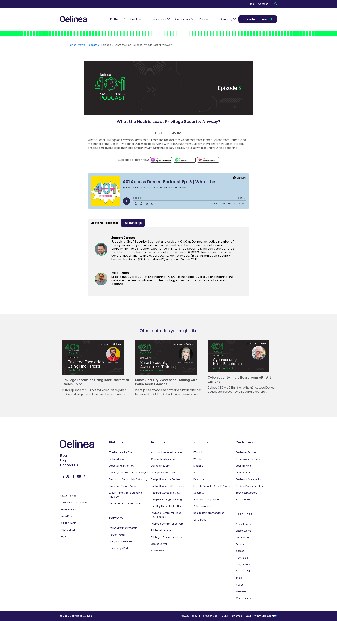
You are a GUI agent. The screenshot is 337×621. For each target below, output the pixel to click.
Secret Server (159, 543)
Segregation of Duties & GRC (126, 503)
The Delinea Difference (73, 502)
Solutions (136, 19)
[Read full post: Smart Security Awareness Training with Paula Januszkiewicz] (166, 374)
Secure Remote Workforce (208, 513)
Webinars (241, 591)
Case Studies (243, 530)
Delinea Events (76, 45)
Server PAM (157, 550)
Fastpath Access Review (165, 492)
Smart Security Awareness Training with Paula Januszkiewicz (166, 382)
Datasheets (243, 537)
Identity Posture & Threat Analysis (128, 472)
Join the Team (68, 523)
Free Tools (242, 557)
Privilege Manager (161, 530)
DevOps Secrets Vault (163, 472)
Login (64, 460)
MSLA (225, 615)
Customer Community (248, 479)
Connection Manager (163, 459)
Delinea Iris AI (116, 459)
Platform (115, 19)
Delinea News (68, 509)
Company (226, 19)
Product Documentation (250, 486)
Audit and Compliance (206, 499)
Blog (251, 3)
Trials (239, 578)
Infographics (243, 564)
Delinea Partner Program (123, 527)
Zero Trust (199, 519)
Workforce (199, 459)
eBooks (240, 550)
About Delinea (68, 496)
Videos (240, 584)
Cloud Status (243, 472)
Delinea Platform (160, 465)
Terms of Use (209, 615)
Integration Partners (121, 541)
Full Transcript (133, 223)
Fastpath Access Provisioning (168, 486)
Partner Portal (117, 534)
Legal (63, 536)
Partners (204, 19)
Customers (182, 19)
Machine (198, 465)
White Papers (243, 598)
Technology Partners (121, 548)
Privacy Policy (188, 615)
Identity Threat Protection (166, 506)
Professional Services (248, 459)
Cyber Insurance (202, 506)
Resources (159, 19)
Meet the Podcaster (104, 223)
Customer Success (247, 452)
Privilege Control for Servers (167, 523)
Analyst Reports (245, 524)
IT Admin (198, 452)
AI (194, 472)
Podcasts (93, 45)
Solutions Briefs (245, 571)
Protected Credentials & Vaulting (128, 479)
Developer (199, 479)
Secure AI (198, 492)
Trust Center (67, 529)
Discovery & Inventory (121, 465)
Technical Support (246, 492)
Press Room (67, 516)
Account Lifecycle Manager (167, 452)
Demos (240, 544)
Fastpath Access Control (165, 479)
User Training (243, 465)
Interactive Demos (254, 19)
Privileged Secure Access (123, 486)
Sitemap (237, 615)
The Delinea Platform (121, 452)
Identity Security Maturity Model (211, 486)
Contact (263, 3)
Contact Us (69, 465)
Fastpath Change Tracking (166, 499)
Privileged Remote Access (166, 537)
